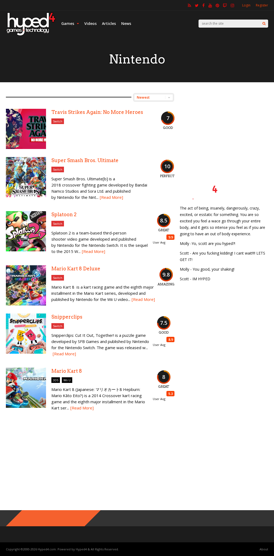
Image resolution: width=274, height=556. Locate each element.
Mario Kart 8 (66, 371)
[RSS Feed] (189, 5)
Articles (109, 23)
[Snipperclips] (26, 352)
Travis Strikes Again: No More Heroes (97, 112)
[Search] (264, 24)
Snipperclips (66, 317)
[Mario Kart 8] (26, 406)
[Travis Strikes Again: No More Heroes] (26, 147)
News (126, 23)
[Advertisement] (224, 126)
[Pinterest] (217, 5)
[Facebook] (203, 5)
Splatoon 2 (64, 214)
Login (246, 5)
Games (67, 23)
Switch (57, 121)
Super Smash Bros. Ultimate (85, 160)
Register (262, 5)
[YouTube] (210, 5)
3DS (55, 380)
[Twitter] (197, 5)
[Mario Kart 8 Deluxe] (26, 304)
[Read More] (111, 197)
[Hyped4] (31, 35)
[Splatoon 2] (26, 249)
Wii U (67, 380)
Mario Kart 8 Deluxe (75, 268)
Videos (90, 23)
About (264, 549)
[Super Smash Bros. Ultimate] (26, 195)
